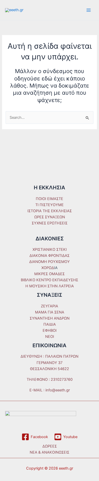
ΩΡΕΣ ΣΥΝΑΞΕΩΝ (49, 217)
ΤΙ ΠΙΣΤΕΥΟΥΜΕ (49, 205)
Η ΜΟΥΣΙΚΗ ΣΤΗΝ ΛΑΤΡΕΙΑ (49, 286)
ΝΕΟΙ (49, 336)
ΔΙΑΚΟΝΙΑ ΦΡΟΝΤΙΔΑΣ (49, 255)
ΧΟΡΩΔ (47, 268)
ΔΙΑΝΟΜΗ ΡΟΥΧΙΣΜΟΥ (49, 261)
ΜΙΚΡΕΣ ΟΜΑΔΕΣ (49, 274)
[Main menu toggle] (88, 10)
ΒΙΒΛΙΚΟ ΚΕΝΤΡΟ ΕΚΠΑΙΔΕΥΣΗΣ (49, 280)
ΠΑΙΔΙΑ (49, 324)
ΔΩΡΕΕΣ (49, 446)
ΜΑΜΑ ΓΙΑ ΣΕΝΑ (49, 312)
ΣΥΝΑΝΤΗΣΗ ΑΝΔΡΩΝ (50, 318)
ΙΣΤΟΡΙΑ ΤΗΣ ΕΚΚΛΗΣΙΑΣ (49, 211)
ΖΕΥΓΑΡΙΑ (49, 306)
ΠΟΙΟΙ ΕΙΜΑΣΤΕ (49, 198)
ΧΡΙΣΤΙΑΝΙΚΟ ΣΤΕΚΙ (49, 249)
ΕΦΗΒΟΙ (50, 330)
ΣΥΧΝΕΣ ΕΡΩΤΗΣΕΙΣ (50, 223)
